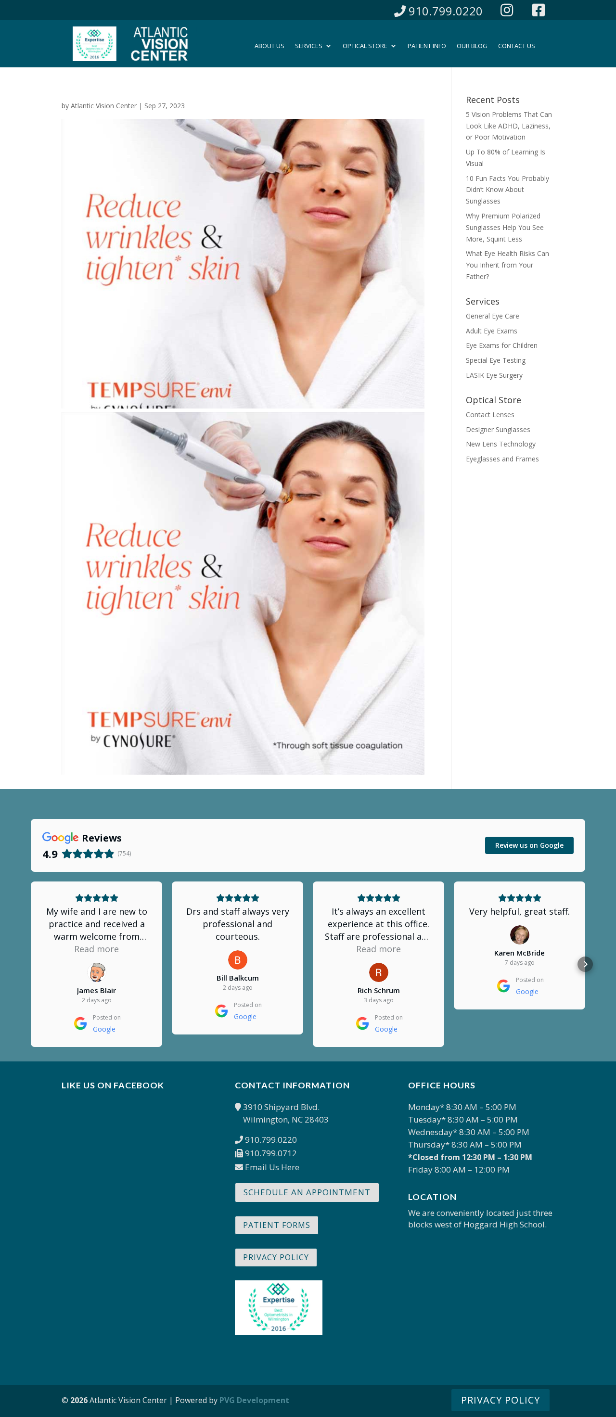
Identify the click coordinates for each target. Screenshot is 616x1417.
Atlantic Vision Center (104, 105)
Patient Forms (276, 1225)
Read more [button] (96, 949)
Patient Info (427, 46)
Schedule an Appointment (307, 1192)
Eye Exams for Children (502, 345)
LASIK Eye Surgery (494, 375)
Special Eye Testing (496, 360)
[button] (30, 964)
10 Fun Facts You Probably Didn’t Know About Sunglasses (507, 190)
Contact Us (516, 46)
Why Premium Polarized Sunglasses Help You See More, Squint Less (505, 227)
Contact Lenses (490, 414)
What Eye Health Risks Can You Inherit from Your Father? (507, 265)
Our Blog (472, 46)
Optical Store (365, 46)
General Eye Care (492, 315)
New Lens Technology (501, 443)
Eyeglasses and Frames (502, 458)
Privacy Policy (276, 1257)
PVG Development (254, 1400)
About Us (269, 46)
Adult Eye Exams (491, 330)
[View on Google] (96, 972)
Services (308, 46)
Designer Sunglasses (498, 429)
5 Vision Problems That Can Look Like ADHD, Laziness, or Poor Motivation (509, 126)
